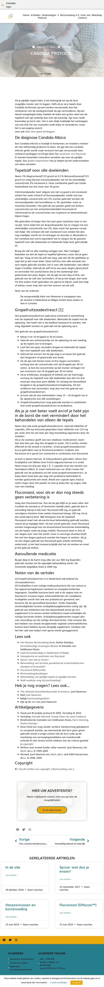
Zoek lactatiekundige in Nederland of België (44, 652)
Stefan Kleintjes (29, 723)
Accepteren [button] (76, 983)
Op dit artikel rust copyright (34, 769)
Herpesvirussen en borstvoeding (20, 906)
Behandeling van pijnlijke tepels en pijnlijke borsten (48, 676)
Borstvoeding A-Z (69, 15)
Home (26, 15)
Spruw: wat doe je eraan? (34, 659)
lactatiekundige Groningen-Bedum (39, 645)
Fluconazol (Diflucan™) (77, 904)
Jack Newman (33, 694)
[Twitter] (23, 829)
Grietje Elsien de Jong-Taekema (68, 716)
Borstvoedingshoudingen (34, 673)
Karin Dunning (80, 719)
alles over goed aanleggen (40, 131)
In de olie (12, 867)
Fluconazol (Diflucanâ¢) (33, 669)
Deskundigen (49, 15)
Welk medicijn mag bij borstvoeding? (40, 680)
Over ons (85, 15)
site (34, 701)
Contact (82, 17)
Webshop (97, 15)
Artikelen (35, 15)
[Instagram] (29, 829)
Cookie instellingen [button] (59, 982)
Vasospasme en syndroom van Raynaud (42, 656)
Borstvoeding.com (62, 769)
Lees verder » (11, 875)
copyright (28, 744)
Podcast (42, 17)
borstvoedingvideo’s (38, 698)
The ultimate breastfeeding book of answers (45, 691)
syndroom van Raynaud (72, 153)
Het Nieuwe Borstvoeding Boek (37, 642)
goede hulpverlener (38, 160)
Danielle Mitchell (41, 716)
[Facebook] (17, 829)
